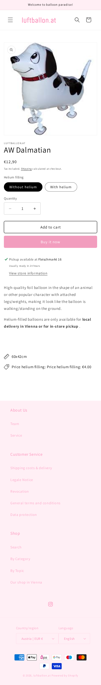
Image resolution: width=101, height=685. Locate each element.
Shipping (26, 168)
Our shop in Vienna (26, 582)
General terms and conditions (35, 503)
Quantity (10, 198)
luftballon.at (42, 675)
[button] (10, 20)
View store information (28, 273)
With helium (61, 187)
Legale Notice (21, 479)
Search (16, 547)
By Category (20, 558)
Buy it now (50, 241)
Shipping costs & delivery (31, 468)
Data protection (23, 514)
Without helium (23, 187)
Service (16, 435)
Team (14, 423)
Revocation (19, 491)
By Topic (17, 570)
